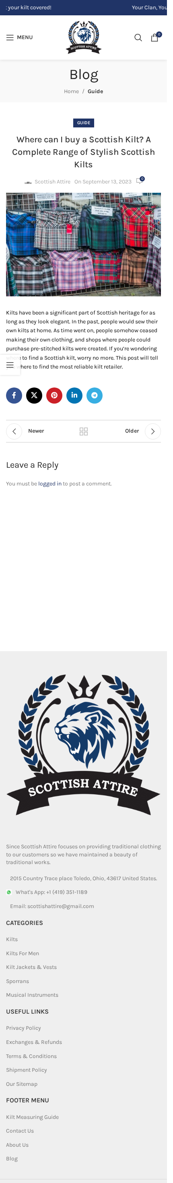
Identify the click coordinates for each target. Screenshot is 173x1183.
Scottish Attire (52, 181)
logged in (50, 483)
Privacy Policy (23, 1028)
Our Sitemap (21, 1084)
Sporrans (17, 981)
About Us (17, 1144)
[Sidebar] (10, 365)
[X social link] (34, 395)
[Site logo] (84, 36)
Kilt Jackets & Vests (31, 967)
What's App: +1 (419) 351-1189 (51, 892)
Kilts (12, 939)
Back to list (83, 431)
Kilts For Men (22, 953)
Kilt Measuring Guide (32, 1117)
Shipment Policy (26, 1069)
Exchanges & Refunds (34, 1042)
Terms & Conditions (31, 1056)
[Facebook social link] (14, 395)
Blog (12, 1158)
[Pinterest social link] (54, 395)
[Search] (138, 37)
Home (71, 91)
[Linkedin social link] (74, 395)
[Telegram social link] (94, 395)
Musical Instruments (32, 994)
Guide (95, 91)
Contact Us (20, 1130)
